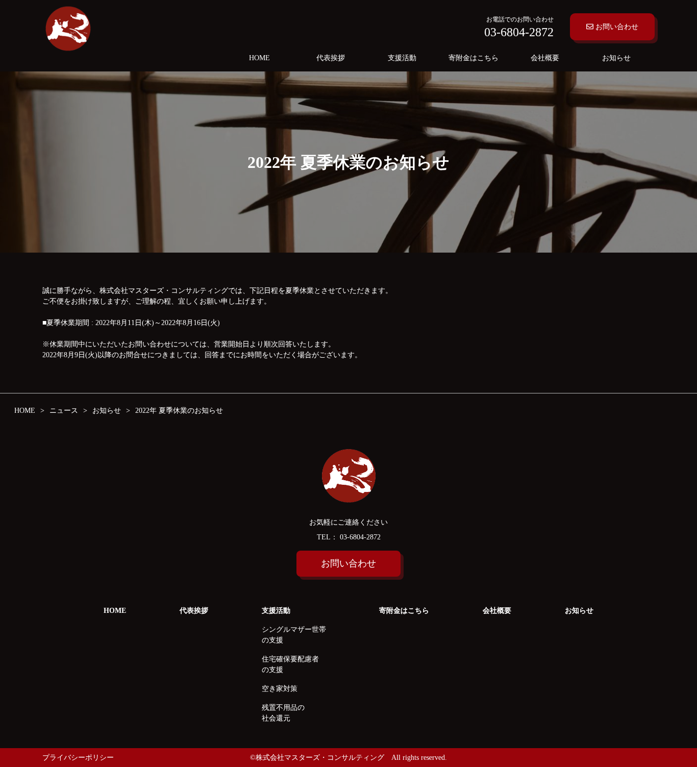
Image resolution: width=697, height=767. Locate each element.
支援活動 (402, 58)
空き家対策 (279, 688)
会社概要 (545, 58)
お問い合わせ (615, 27)
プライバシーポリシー (78, 757)
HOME (259, 58)
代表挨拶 (330, 58)
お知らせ (616, 58)
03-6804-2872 (359, 537)
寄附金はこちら (474, 58)
